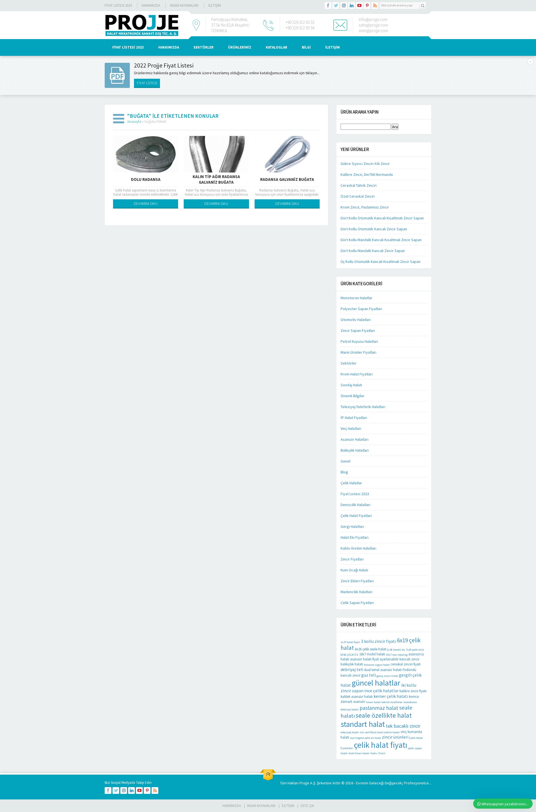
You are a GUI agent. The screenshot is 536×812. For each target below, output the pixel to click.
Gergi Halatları (352, 526)
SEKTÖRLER (203, 47)
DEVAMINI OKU (145, 203)
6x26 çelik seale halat (370, 649)
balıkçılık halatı (352, 664)
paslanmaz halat (379, 708)
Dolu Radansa (146, 179)
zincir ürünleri (395, 737)
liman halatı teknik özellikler (384, 702)
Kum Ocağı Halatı (354, 570)
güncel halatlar (376, 683)
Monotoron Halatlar (356, 297)
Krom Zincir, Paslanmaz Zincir (365, 207)
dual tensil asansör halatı (383, 669)
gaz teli (368, 675)
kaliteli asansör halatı (357, 696)
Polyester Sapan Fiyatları (361, 308)
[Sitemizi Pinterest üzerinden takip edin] (367, 5)
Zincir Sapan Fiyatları (358, 330)
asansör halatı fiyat (364, 659)
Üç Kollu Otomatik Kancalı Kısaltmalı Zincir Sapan (380, 261)
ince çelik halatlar (381, 690)
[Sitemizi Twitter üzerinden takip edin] (335, 5)
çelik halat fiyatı (380, 745)
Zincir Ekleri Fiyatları (357, 580)
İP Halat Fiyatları (354, 417)
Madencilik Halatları (356, 591)
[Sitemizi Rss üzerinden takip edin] (375, 5)
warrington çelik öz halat (365, 738)
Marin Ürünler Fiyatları (358, 352)
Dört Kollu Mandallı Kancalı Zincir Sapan (373, 250)
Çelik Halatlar (351, 482)
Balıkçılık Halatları (355, 450)
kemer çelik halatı (391, 696)
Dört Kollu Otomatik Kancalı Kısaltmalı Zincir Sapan (382, 218)
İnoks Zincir (378, 753)
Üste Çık (307, 805)
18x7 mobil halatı (372, 654)
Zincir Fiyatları (352, 559)
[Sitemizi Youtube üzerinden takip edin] (359, 5)
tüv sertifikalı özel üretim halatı (380, 732)
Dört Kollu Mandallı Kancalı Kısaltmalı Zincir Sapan (381, 239)
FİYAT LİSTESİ (147, 82)
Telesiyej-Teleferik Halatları (363, 406)
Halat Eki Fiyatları (354, 537)
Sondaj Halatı (351, 384)
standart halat (363, 724)
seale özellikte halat (384, 715)
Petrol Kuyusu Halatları (359, 341)
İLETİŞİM (214, 5)
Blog (344, 472)
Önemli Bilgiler (353, 395)
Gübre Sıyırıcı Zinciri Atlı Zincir (365, 163)
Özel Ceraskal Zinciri (358, 196)
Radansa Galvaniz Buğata (287, 179)
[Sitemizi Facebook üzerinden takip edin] (328, 5)
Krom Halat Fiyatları (357, 374)
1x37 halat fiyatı (350, 642)
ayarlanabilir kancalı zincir (399, 659)
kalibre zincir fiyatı (413, 691)
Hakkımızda (151, 5)
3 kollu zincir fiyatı (378, 641)
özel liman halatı (359, 753)
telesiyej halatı (350, 732)
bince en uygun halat (377, 665)
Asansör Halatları (354, 439)
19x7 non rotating (397, 655)
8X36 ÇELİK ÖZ (349, 655)
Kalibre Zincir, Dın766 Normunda (367, 174)
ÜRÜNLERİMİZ (239, 47)
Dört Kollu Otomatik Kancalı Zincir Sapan (374, 228)
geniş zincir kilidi (387, 676)
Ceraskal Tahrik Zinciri (359, 185)
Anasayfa (134, 121)
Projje (304, 782)
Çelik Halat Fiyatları (356, 515)
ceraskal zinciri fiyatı (406, 664)
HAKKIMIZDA (168, 47)
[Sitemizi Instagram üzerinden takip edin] (343, 5)
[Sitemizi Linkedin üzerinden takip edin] (351, 5)
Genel (345, 461)
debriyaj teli (352, 669)
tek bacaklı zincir (403, 726)
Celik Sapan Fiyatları (357, 602)
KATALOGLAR (276, 47)
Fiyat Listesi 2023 (118, 5)
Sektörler (348, 363)
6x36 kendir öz (396, 649)
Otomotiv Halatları (356, 319)
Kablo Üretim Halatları (358, 548)
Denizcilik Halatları (355, 504)
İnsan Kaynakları (184, 5)
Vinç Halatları (351, 428)
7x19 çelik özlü (415, 649)
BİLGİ (306, 47)
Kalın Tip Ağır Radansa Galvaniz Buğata (216, 179)
